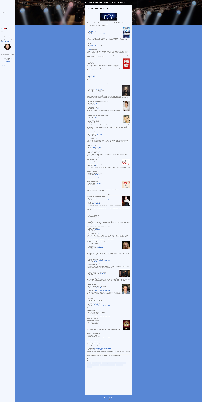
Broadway (99, 362)
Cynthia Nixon (104, 362)
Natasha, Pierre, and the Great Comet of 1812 (102, 316)
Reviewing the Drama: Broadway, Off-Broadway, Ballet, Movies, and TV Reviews (106, 2)
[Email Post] (87, 360)
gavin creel (118, 362)
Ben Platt (89, 362)
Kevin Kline (124, 362)
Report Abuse (3, 65)
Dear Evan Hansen (92, 31)
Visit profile (7, 61)
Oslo (96, 117)
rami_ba (111, 399)
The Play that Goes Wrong (98, 162)
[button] (129, 8)
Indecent (98, 152)
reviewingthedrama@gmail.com (6, 41)
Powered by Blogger (109, 397)
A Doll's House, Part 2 (99, 108)
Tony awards (90, 367)
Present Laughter (92, 76)
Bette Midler (94, 362)
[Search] (131, 2)
